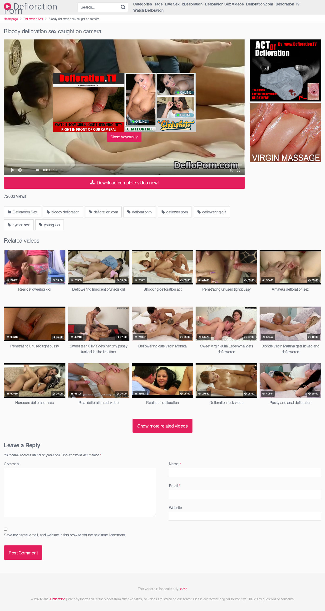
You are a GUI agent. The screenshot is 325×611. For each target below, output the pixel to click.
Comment (12, 464)
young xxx (51, 224)
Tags (158, 4)
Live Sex (172, 4)
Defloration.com (259, 4)
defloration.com (105, 212)
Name (175, 464)
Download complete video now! (127, 182)
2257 (183, 588)
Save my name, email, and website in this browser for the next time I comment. (65, 535)
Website (175, 507)
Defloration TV (288, 4)
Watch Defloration (148, 10)
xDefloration (192, 4)
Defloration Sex (33, 18)
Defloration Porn (30, 6)
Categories (142, 4)
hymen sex (21, 224)
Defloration (57, 598)
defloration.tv (141, 212)
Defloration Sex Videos (224, 4)
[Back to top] (312, 595)
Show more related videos (162, 425)
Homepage (11, 18)
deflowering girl (213, 212)
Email (174, 485)
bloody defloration (64, 212)
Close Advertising (124, 137)
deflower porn (177, 212)
